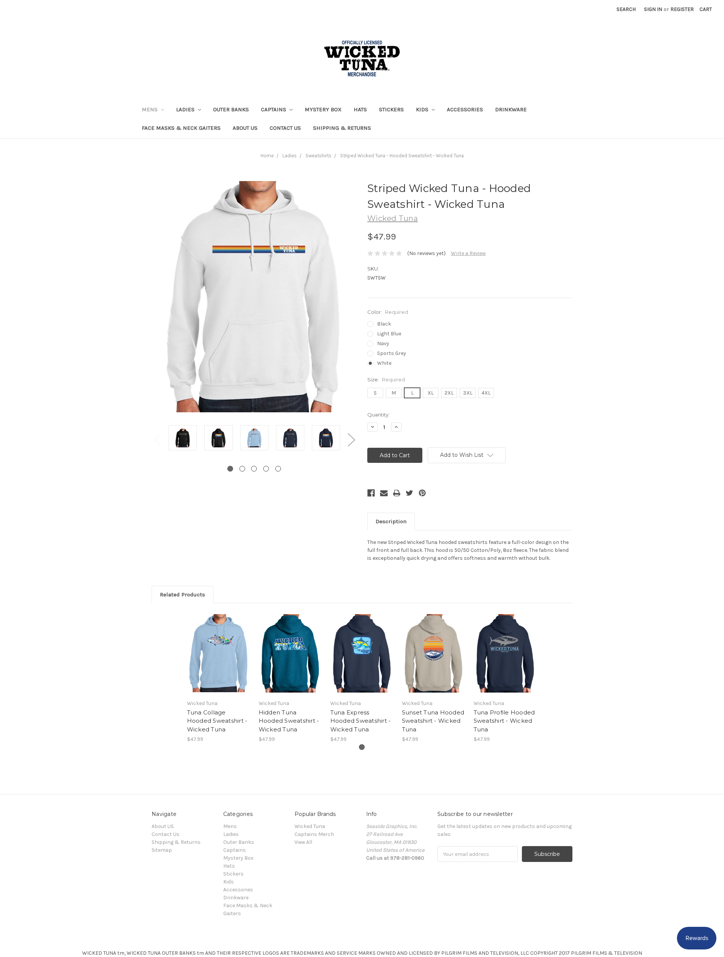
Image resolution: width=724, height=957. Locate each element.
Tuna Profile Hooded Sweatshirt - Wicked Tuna (504, 721)
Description (391, 521)
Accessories (465, 109)
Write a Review (468, 253)
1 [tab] (230, 469)
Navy (383, 343)
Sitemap (162, 850)
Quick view (218, 647)
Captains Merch (314, 834)
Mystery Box (323, 109)
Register (682, 9)
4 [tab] (266, 469)
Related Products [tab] (182, 594)
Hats (360, 109)
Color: (387, 312)
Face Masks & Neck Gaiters (181, 127)
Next (351, 439)
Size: (386, 379)
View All (303, 842)
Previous (157, 439)
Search (626, 9)
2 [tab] (242, 469)
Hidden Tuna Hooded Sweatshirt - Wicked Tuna (289, 721)
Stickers (391, 109)
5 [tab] (278, 469)
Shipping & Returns (342, 127)
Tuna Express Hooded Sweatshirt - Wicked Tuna (360, 721)
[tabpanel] (183, 439)
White (384, 363)
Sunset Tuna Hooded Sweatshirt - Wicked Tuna (433, 721)
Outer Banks (231, 109)
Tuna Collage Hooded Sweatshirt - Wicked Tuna (217, 721)
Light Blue (389, 333)
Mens (150, 109)
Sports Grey (391, 353)
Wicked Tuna (310, 826)
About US (245, 127)
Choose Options (219, 660)
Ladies (186, 109)
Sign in (653, 9)
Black (384, 324)
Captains (274, 109)
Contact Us (285, 127)
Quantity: (378, 415)
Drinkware (511, 109)
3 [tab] (254, 469)
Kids (423, 109)
